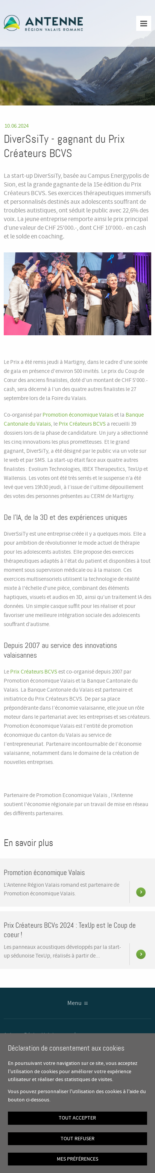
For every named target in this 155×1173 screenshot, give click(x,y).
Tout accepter (77, 1118)
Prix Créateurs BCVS (82, 424)
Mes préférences (77, 1159)
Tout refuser (77, 1138)
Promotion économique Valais (78, 415)
